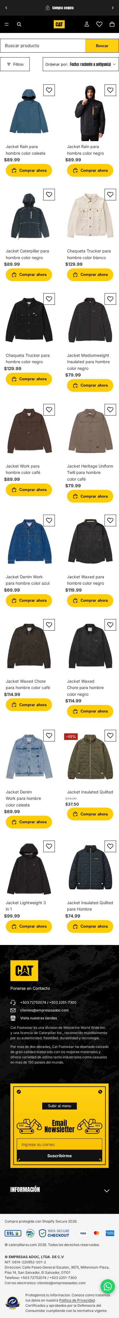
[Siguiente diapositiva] (112, 7)
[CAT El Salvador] (24, 970)
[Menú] (6, 24)
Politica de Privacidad (77, 1300)
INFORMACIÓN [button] (25, 1189)
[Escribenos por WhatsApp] (108, 1286)
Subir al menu (59, 1106)
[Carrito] (112, 24)
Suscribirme (59, 1155)
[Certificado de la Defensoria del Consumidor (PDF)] (13, 1303)
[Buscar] (19, 24)
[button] (80, 64)
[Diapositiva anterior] (6, 7)
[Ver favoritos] (99, 24)
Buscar (102, 46)
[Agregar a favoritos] (49, 90)
